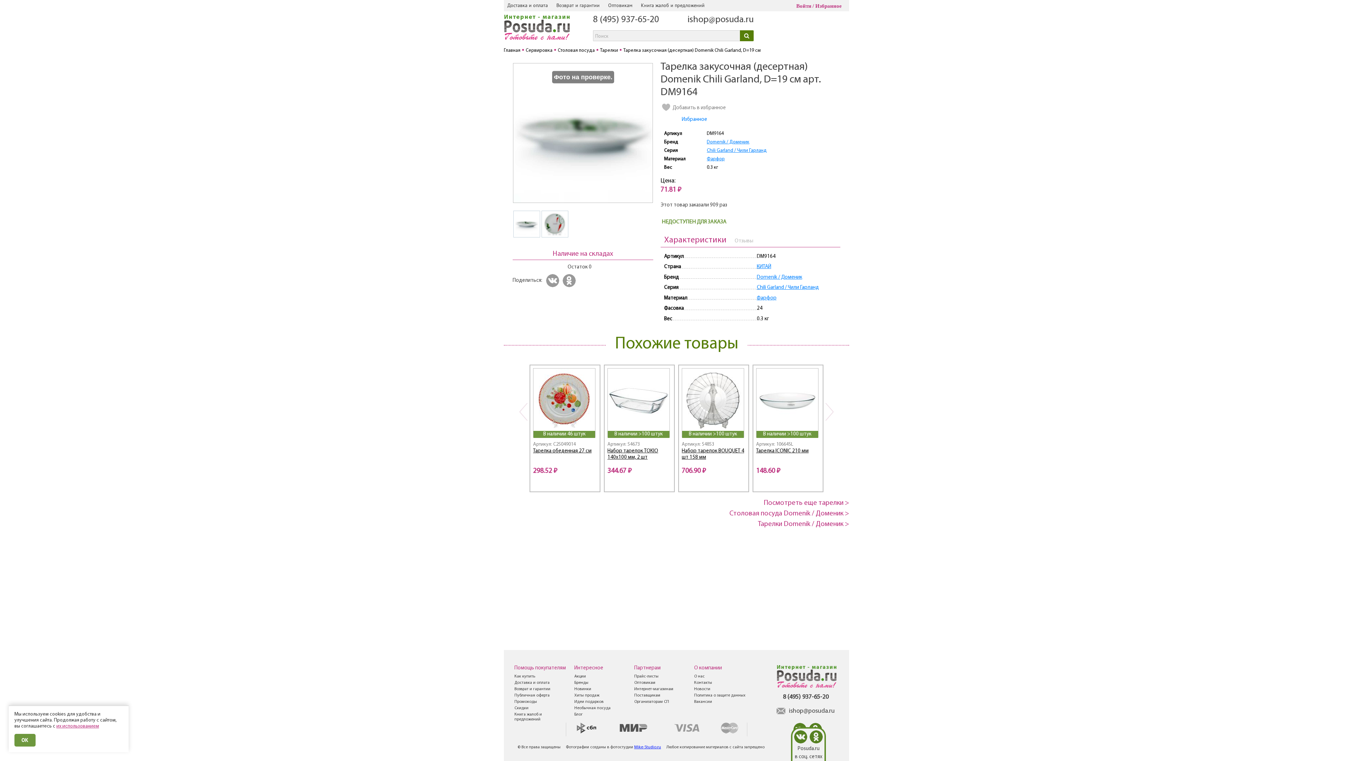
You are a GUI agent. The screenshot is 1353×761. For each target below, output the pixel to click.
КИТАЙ (764, 267)
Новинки (582, 689)
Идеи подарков (589, 702)
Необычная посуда (592, 708)
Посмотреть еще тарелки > (806, 503)
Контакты (703, 683)
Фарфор (716, 159)
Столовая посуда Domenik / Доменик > (789, 513)
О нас (699, 676)
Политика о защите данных (720, 695)
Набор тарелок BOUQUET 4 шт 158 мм (713, 454)
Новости (702, 689)
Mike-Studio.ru (647, 747)
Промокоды (525, 702)
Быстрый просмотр (565, 421)
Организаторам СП (651, 702)
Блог (578, 714)
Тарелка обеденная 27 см (562, 451)
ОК (25, 740)
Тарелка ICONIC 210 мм (782, 451)
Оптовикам (620, 5)
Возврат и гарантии (578, 5)
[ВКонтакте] (553, 280)
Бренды (581, 683)
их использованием (77, 726)
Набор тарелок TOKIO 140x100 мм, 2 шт (632, 454)
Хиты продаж (586, 695)
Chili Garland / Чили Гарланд (737, 150)
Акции (580, 676)
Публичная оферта (532, 695)
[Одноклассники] (570, 280)
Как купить (524, 676)
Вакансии (703, 702)
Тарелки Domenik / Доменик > (803, 524)
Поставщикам (647, 695)
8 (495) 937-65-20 (626, 20)
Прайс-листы (646, 676)
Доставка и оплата (527, 5)
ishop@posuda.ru (720, 20)
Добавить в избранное (699, 108)
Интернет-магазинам (653, 689)
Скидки (521, 708)
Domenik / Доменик (728, 142)
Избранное (828, 6)
